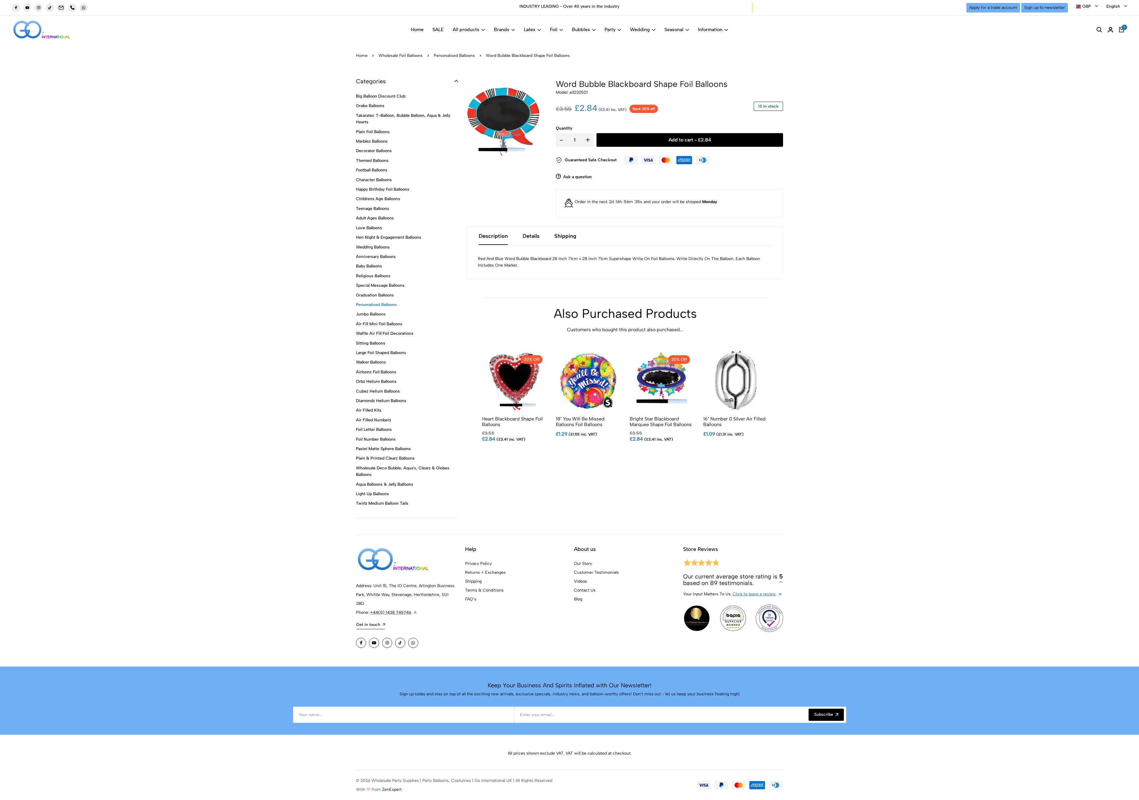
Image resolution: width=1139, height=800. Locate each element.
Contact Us (585, 590)
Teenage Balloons (372, 208)
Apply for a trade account (993, 7)
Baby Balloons (369, 266)
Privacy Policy (478, 563)
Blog (578, 599)
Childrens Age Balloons (378, 198)
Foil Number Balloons (376, 439)
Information (710, 29)
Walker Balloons (371, 362)
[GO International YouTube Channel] (374, 643)
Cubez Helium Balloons (378, 391)
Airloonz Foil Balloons (376, 371)
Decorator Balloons (374, 150)
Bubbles (581, 29)
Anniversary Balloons (376, 256)
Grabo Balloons (370, 105)
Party (610, 29)
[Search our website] (1099, 29)
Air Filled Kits (368, 410)
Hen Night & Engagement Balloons (388, 237)
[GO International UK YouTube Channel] (27, 8)
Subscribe (823, 714)
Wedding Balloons (373, 247)
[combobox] (1087, 6)
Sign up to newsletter (1044, 7)
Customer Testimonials (596, 572)
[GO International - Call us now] (72, 8)
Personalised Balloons (454, 55)
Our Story (583, 563)
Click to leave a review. (754, 594)
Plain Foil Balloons (373, 131)
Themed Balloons (372, 160)
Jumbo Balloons (371, 314)
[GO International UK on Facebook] (16, 8)
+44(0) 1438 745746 (390, 612)
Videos (580, 581)
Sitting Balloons (370, 343)
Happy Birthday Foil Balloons (382, 189)
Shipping (473, 581)
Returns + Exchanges (485, 572)
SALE (438, 29)
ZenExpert (392, 789)
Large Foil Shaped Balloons (381, 352)
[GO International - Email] (61, 8)
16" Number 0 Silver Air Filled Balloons (734, 421)
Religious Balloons (373, 275)
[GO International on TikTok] (400, 643)
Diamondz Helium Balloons (381, 400)
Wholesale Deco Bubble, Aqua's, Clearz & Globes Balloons (402, 471)
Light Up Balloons (372, 493)
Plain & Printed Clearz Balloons (385, 458)
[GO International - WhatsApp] (83, 8)
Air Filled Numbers (373, 420)
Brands (501, 29)
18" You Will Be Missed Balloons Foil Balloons (580, 421)
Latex (529, 29)
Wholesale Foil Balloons (400, 55)
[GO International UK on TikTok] (50, 8)
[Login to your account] (1110, 29)
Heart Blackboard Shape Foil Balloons (512, 421)
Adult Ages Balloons (375, 218)
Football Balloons (371, 170)
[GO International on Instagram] (387, 643)
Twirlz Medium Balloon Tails (382, 503)
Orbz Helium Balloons (376, 381)
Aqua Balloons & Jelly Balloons (384, 484)
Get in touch (368, 624)
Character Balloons (374, 179)
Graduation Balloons (375, 295)
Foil (553, 29)
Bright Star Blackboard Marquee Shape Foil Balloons (661, 421)
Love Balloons (369, 227)
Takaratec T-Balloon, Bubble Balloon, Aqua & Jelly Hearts (403, 119)
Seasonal (673, 29)
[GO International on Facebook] (361, 643)
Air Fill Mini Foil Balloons (379, 323)
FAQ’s (470, 599)
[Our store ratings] (701, 563)
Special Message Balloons (380, 285)
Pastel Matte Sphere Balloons (383, 448)
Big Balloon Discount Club (380, 96)
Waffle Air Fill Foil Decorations (384, 333)
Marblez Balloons (372, 141)
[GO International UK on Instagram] (38, 8)
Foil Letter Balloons (374, 429)
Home (417, 29)
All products (466, 29)
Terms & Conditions (484, 590)
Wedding (640, 29)
